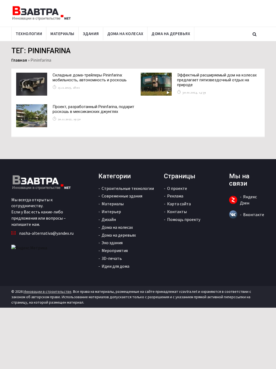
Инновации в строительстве (47, 291)
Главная (19, 60)
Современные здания (122, 196)
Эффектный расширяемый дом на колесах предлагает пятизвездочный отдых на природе (217, 80)
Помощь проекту (183, 219)
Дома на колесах (125, 33)
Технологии (29, 33)
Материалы (62, 33)
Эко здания (112, 242)
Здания (91, 33)
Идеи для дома (115, 266)
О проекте (177, 188)
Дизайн (109, 219)
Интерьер (111, 211)
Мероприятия (115, 250)
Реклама (175, 196)
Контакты (177, 211)
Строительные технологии (128, 188)
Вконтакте (253, 214)
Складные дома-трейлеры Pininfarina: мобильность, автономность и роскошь (90, 77)
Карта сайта (179, 203)
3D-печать (112, 258)
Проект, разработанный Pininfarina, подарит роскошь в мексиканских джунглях (93, 109)
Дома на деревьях (170, 33)
